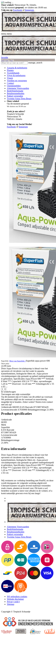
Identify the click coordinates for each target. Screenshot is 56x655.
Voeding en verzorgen (17, 80)
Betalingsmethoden (15, 93)
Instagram (29, 10)
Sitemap (10, 604)
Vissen (10, 78)
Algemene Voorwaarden (18, 88)
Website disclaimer (15, 599)
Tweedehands (13, 73)
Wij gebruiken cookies (17, 596)
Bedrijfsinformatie (15, 91)
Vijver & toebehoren (16, 75)
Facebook (17, 10)
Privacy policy (13, 601)
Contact (10, 83)
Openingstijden (14, 86)
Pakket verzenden (15, 96)
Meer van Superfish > (17, 361)
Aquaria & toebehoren (17, 68)
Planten (10, 70)
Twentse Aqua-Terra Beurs (19, 98)
